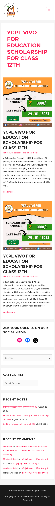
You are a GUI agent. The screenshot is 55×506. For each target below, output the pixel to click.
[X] (35, 340)
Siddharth (7, 446)
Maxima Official (10, 459)
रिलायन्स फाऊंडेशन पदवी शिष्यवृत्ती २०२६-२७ (20, 406)
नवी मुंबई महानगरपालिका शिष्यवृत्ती (34, 459)
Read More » (9, 191)
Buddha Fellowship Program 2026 (19, 423)
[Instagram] (19, 340)
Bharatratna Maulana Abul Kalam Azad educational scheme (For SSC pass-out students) (25, 450)
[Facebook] (27, 340)
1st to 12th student (12, 152)
